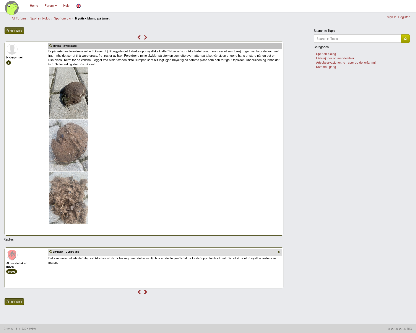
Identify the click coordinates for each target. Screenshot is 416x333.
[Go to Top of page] (279, 252)
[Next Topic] (146, 38)
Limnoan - (66, 252)
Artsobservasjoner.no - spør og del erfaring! (346, 62)
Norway (10, 266)
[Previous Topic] (139, 38)
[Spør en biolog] (12, 8)
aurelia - (65, 46)
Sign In (391, 17)
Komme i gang (326, 67)
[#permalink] (50, 45)
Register (404, 17)
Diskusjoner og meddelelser (335, 58)
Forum (50, 5)
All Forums (19, 18)
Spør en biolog (40, 18)
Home (34, 5)
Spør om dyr (62, 18)
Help (66, 5)
